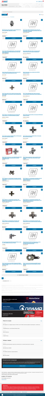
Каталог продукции (11, 6)
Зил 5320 (20, 6)
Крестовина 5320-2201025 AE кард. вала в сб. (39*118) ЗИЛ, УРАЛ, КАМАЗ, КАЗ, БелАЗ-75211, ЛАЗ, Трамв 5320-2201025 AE (32, 30)
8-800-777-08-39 (7, 376)
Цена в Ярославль (5, 35)
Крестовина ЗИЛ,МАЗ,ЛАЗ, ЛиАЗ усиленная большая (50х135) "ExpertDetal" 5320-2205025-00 (32, 94)
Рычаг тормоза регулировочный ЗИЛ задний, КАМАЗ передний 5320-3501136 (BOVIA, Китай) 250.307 (32, 264)
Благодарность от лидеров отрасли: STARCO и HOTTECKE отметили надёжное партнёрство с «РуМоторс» (21, 324)
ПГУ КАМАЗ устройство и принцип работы (10, 351)
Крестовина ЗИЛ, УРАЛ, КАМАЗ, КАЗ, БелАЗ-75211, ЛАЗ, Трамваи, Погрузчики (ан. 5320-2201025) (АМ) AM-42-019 (11, 94)
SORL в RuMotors (6, 332)
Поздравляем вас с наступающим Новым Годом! (11, 328)
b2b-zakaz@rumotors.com (6, 378)
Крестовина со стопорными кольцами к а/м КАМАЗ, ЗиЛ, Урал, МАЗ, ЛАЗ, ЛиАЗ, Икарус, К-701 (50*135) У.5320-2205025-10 (11, 200)
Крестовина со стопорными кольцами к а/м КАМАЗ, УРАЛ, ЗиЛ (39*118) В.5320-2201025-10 (10, 221)
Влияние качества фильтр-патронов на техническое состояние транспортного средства (18, 344)
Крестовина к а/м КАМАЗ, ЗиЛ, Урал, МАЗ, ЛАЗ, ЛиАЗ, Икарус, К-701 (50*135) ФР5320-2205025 (11, 115)
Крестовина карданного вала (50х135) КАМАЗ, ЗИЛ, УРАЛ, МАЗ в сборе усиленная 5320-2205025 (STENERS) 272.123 (12, 158)
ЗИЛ (16, 6)
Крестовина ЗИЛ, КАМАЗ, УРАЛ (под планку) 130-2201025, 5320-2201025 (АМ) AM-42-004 (11, 72)
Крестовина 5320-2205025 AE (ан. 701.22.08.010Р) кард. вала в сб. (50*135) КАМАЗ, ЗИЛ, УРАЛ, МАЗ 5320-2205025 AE (11, 52)
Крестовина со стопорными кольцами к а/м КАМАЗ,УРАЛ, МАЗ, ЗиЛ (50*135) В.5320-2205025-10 (32, 221)
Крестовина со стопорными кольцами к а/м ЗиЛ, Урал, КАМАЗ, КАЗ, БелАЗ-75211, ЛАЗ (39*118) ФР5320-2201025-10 (32, 179)
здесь (35, 288)
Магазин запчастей (4, 6)
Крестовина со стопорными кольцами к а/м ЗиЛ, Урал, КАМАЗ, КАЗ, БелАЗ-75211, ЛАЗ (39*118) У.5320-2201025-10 (11, 179)
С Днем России (5, 335)
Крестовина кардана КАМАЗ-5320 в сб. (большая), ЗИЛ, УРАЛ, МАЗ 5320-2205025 (11, 136)
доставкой (3, 290)
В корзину (13, 38)
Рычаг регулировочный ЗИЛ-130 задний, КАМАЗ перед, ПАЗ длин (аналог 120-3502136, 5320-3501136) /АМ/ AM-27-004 (12, 264)
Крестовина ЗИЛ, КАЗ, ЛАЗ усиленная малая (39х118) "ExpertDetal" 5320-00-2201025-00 (31, 51)
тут (28, 292)
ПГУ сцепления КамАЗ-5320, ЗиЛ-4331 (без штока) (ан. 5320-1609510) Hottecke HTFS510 (11, 242)
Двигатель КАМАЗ (6, 355)
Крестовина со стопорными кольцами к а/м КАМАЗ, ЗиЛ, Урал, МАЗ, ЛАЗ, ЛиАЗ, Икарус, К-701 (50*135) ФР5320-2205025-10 (32, 200)
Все (41, 320)
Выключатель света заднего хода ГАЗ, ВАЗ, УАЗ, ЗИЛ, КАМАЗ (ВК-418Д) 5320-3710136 (11, 30)
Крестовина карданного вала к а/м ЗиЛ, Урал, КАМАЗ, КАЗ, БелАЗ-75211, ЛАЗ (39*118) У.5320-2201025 (32, 158)
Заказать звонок (4, 379)
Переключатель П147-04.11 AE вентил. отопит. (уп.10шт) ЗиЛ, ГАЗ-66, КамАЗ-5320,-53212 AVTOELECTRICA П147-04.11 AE (32, 243)
